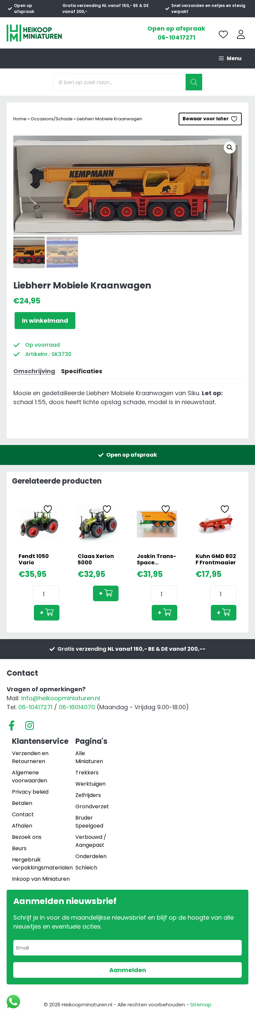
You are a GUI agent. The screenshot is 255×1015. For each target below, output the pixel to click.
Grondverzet (92, 806)
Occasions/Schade (52, 119)
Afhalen (22, 826)
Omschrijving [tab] (34, 371)
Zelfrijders (88, 795)
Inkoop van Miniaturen (41, 879)
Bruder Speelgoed (89, 822)
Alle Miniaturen (89, 757)
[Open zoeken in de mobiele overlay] (127, 82)
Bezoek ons (27, 837)
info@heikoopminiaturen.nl (60, 698)
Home (20, 119)
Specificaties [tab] (81, 371)
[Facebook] (12, 726)
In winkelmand (45, 320)
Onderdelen (91, 856)
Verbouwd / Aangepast (90, 841)
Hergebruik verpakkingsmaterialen (42, 863)
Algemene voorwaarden (29, 776)
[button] (230, 148)
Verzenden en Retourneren (30, 757)
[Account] (240, 34)
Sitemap (201, 1004)
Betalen (22, 803)
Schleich (86, 867)
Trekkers (87, 772)
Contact (23, 814)
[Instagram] (30, 726)
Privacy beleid (30, 792)
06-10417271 (176, 37)
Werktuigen (90, 784)
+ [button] (41, 613)
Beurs (19, 848)
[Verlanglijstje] (223, 34)
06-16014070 (77, 707)
